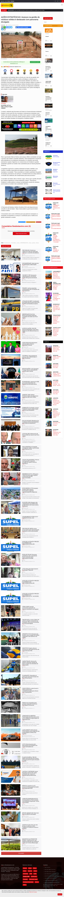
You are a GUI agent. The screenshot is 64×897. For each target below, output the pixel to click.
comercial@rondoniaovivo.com (50, 880)
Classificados (34, 876)
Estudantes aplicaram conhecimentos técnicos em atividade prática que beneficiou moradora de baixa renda (30, 671)
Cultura (24, 625)
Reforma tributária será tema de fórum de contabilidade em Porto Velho (56, 297)
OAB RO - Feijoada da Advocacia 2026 (56, 358)
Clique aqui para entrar (21, 233)
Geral (24, 254)
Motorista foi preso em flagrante (29, 282)
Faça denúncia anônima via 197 (28, 468)
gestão (33, 242)
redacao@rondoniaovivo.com (50, 878)
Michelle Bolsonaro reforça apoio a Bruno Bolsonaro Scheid (24, 10)
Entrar (8, 1)
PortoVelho (13, 242)
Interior (24, 292)
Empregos (25, 879)
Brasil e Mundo (26, 816)
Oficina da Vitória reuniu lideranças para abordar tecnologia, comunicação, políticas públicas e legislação (30, 416)
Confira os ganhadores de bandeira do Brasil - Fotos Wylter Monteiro (56, 402)
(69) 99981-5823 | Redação (50, 871)
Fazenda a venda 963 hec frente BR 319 (49, 98)
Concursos (25, 873)
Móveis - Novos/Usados (49, 109)
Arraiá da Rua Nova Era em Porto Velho (55, 366)
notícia (18, 242)
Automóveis (48, 48)
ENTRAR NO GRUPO (35, 62)
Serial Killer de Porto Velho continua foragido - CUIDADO (7, 106)
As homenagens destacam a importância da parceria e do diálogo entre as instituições (30, 429)
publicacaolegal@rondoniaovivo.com (52, 882)
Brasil (30, 242)
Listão (35, 873)
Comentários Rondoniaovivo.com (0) (16, 226)
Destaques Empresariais (27, 735)
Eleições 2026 (25, 347)
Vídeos (24, 884)
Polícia (24, 279)
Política (24, 412)
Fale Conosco (47, 867)
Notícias (25, 868)
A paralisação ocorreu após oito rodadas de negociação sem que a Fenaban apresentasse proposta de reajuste (30, 726)
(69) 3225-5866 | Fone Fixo (49, 869)
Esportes (30, 871)
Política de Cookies (33, 892)
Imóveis (47, 33)
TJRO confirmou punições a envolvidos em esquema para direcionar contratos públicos (30, 297)
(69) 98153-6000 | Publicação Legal (51, 876)
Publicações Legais (26, 519)
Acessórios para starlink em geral (48, 68)
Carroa (47, 51)
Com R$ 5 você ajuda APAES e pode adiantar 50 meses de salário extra (56, 308)
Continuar (60, 894)
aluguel (47, 36)
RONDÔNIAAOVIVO (24, 242)
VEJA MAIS (21, 853)
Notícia (37, 242)
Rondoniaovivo (7, 242)
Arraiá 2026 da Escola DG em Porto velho (56, 392)
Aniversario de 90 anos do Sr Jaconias (56, 424)
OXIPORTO (55, 177)
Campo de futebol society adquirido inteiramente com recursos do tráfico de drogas (30, 644)
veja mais (59, 25)
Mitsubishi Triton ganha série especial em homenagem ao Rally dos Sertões (56, 275)
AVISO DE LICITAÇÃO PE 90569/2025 (56, 250)
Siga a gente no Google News (21, 27)
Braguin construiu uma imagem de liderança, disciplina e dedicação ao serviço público (29, 512)
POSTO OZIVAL (56, 156)
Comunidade (25, 266)
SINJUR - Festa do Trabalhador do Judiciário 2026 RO (57, 374)
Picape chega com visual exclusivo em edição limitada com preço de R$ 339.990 (30, 740)
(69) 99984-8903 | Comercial (50, 873)
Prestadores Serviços (48, 139)
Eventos (36, 882)
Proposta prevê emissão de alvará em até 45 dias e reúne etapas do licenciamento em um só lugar (30, 498)
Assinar (12, 1)
